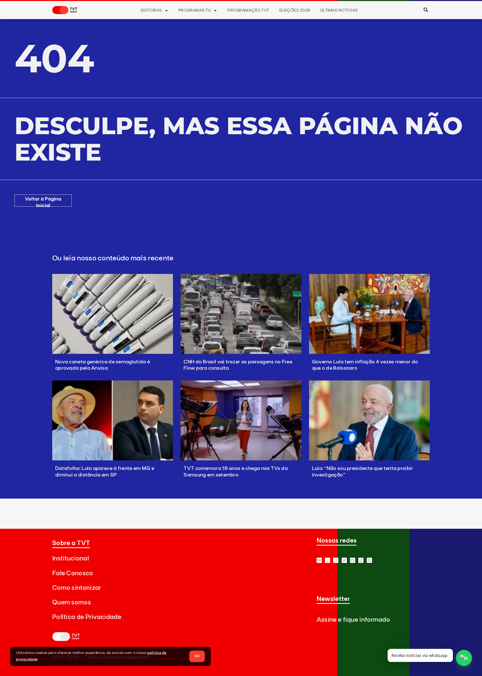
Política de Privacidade (86, 617)
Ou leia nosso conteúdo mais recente (113, 258)
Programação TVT (248, 10)
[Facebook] (352, 560)
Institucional (70, 558)
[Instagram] (335, 560)
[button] (425, 10)
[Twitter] (344, 560)
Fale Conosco (72, 573)
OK (197, 656)
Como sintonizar (76, 588)
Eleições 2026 (294, 10)
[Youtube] (319, 560)
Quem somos (71, 602)
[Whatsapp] (327, 560)
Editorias (151, 10)
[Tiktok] (361, 560)
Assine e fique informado (353, 620)
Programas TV (194, 10)
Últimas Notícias (339, 10)
